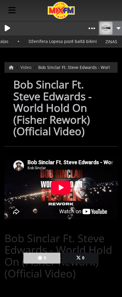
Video (26, 67)
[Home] (12, 67)
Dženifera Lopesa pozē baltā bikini (60, 41)
